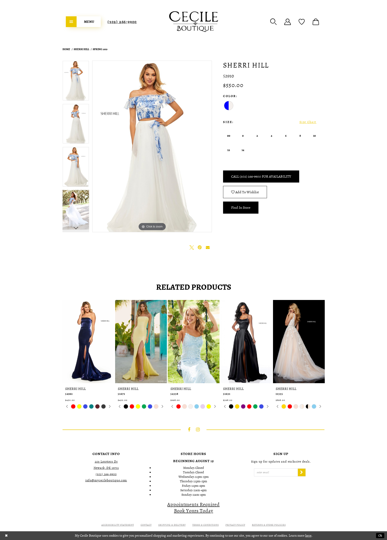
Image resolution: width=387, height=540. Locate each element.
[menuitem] (83, 21)
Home (66, 49)
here (308, 535)
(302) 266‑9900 (122, 21)
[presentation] (88, 341)
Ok (380, 535)
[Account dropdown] (287, 21)
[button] (273, 21)
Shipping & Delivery (172, 524)
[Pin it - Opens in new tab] (200, 247)
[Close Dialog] (6, 536)
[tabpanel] (75, 82)
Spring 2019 (100, 49)
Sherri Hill (81, 49)
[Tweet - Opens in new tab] (192, 247)
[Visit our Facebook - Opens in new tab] (189, 429)
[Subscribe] (302, 472)
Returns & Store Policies (269, 524)
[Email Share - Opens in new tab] (208, 247)
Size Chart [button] (307, 122)
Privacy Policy (235, 524)
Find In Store (240, 207)
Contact (146, 524)
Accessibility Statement (117, 524)
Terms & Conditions (205, 524)
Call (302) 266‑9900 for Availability (261, 176)
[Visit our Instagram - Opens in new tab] (198, 429)
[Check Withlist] (301, 21)
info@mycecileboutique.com (106, 480)
